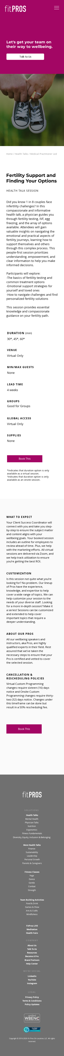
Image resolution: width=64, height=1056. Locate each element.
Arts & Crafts (32, 910)
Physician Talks (32, 822)
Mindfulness (32, 914)
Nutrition (32, 826)
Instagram (32, 983)
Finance (31, 848)
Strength (32, 890)
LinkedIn (32, 976)
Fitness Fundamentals (32, 833)
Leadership (32, 855)
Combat (32, 886)
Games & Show (32, 907)
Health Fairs (32, 933)
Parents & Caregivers (32, 863)
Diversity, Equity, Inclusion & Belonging (32, 837)
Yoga (32, 875)
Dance (32, 879)
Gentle (32, 882)
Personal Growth (32, 859)
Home (9, 153)
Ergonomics (32, 829)
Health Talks (21, 153)
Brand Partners (32, 960)
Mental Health (31, 819)
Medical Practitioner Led (43, 153)
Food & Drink (32, 903)
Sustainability (32, 852)
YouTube (32, 979)
